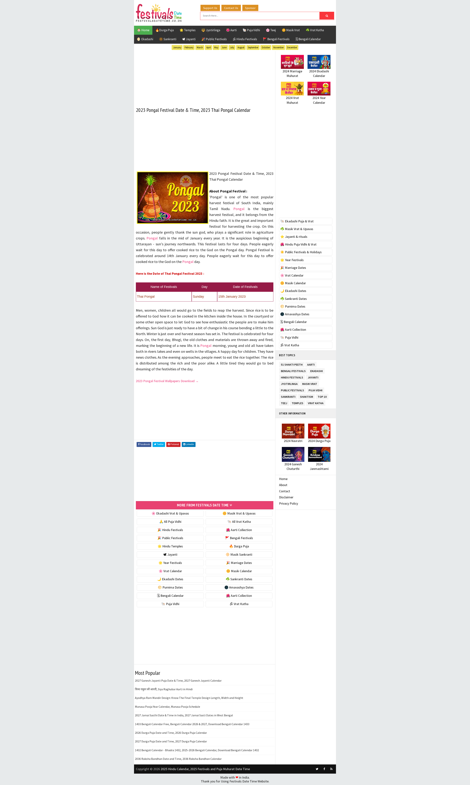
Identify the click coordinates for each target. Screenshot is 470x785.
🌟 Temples (188, 30)
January (177, 47)
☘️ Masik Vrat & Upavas (296, 229)
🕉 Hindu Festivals (245, 39)
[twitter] (317, 769)
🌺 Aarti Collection (239, 530)
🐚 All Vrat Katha (239, 521)
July (232, 47)
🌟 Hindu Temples (170, 546)
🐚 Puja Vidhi (251, 30)
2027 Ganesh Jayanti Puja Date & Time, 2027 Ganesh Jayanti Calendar (178, 680)
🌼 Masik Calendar (239, 571)
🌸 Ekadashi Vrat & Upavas (170, 513)
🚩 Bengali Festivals (276, 39)
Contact (284, 491)
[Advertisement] (204, 77)
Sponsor (250, 8)
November (278, 47)
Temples (297, 402)
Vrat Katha (315, 402)
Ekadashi (316, 370)
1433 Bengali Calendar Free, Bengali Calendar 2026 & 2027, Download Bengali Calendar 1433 (192, 724)
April (208, 47)
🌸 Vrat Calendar (170, 571)
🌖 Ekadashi (145, 39)
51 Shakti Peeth (292, 364)
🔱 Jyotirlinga (210, 30)
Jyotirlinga (289, 383)
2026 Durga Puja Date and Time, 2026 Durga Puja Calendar (171, 733)
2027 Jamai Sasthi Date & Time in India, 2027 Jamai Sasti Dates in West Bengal (184, 715)
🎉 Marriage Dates (239, 563)
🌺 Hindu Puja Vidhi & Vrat (298, 244)
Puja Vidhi (315, 389)
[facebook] (324, 769)
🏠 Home (143, 30)
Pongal (239, 208)
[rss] (331, 769)
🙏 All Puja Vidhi (170, 521)
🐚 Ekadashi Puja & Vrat (297, 221)
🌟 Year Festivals (170, 563)
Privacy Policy (288, 503)
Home (283, 479)
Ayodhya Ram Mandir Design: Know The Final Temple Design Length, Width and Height (189, 698)
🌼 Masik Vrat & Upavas (239, 513)
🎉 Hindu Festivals (170, 530)
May (216, 47)
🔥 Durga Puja (239, 546)
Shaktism (306, 396)
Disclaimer (286, 497)
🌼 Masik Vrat (291, 30)
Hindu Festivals (292, 377)
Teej (284, 402)
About (283, 485)
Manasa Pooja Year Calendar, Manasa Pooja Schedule (167, 706)
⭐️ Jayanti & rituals (293, 236)
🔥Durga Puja (164, 30)
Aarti (311, 364)
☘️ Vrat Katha (315, 30)
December (292, 47)
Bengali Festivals (293, 370)
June (224, 47)
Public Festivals (292, 389)
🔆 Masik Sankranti (239, 554)
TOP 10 (322, 396)
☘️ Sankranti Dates (239, 579)
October (266, 47)
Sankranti (288, 396)
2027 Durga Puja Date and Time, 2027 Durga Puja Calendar (171, 741)
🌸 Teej (271, 30)
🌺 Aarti (231, 30)
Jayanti (313, 377)
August (241, 47)
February (189, 47)
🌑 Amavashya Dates (239, 587)
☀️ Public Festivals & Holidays (301, 252)
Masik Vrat (309, 383)
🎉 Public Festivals (214, 39)
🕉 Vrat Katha (238, 604)
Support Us (210, 8)
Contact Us (231, 8)
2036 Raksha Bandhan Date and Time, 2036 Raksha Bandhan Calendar (178, 759)
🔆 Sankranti (167, 39)
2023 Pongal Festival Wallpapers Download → (167, 381)
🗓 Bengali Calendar (308, 39)
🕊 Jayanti (189, 39)
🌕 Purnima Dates (170, 587)
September (253, 47)
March (200, 47)
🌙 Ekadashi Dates (170, 579)
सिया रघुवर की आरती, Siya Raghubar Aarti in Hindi (164, 689)
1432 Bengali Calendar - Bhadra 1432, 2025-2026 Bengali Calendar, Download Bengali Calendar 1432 (197, 750)
